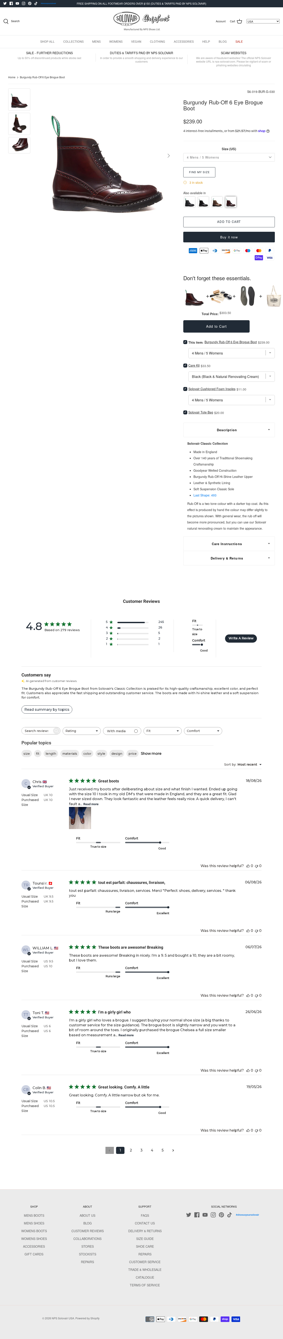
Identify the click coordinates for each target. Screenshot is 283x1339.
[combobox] (82, 731)
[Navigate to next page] (173, 1150)
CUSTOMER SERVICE (145, 1262)
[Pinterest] (29, 3)
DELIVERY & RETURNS (145, 1231)
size (26, 754)
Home (11, 77)
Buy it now (229, 237)
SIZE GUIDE (145, 1238)
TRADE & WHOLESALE (144, 1269)
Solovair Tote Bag (200, 412)
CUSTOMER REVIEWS (87, 1231)
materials (69, 754)
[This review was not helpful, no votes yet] (256, 866)
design (116, 754)
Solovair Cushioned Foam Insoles (211, 389)
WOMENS (115, 41)
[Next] (169, 156)
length (51, 754)
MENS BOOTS (34, 1215)
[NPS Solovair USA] (141, 21)
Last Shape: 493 (204, 495)
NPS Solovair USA (63, 1318)
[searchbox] (37, 730)
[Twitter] (5, 3)
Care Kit (194, 365)
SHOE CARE (145, 1246)
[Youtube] (17, 3)
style (101, 754)
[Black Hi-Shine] (203, 202)
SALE (239, 41)
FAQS (145, 1215)
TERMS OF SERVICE (145, 1285)
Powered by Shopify (87, 1318)
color (87, 754)
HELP (206, 41)
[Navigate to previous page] (109, 1150)
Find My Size (199, 172)
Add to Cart (229, 222)
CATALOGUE (145, 1277)
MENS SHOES (34, 1223)
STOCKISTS (87, 1254)
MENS (96, 41)
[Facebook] (11, 3)
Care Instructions (227, 544)
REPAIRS (87, 1262)
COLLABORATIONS (87, 1238)
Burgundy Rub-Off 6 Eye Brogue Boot (42, 77)
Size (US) (229, 149)
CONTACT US (145, 1223)
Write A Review (241, 638)
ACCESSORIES (184, 41)
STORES (87, 1246)
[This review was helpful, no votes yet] (248, 866)
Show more (151, 753)
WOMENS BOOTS (34, 1231)
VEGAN (136, 41)
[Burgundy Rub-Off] (231, 202)
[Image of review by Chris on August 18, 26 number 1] (80, 818)
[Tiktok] (36, 3)
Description (227, 430)
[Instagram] (23, 3)
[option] (106, 155)
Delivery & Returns (227, 558)
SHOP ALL (47, 41)
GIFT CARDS (34, 1254)
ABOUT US (87, 1215)
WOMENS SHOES (34, 1238)
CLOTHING (157, 41)
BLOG (223, 41)
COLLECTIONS (73, 41)
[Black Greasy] (189, 202)
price (132, 754)
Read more (91, 804)
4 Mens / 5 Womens (203, 157)
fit (37, 754)
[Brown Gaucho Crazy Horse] (217, 202)
